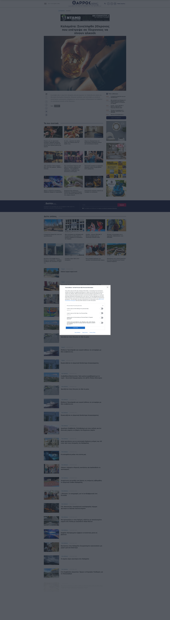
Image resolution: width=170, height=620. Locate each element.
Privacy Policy (92, 332)
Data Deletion (77, 332)
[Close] (108, 287)
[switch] (101, 308)
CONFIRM (75, 327)
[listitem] (85, 305)
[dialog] (85, 310)
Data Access (85, 332)
